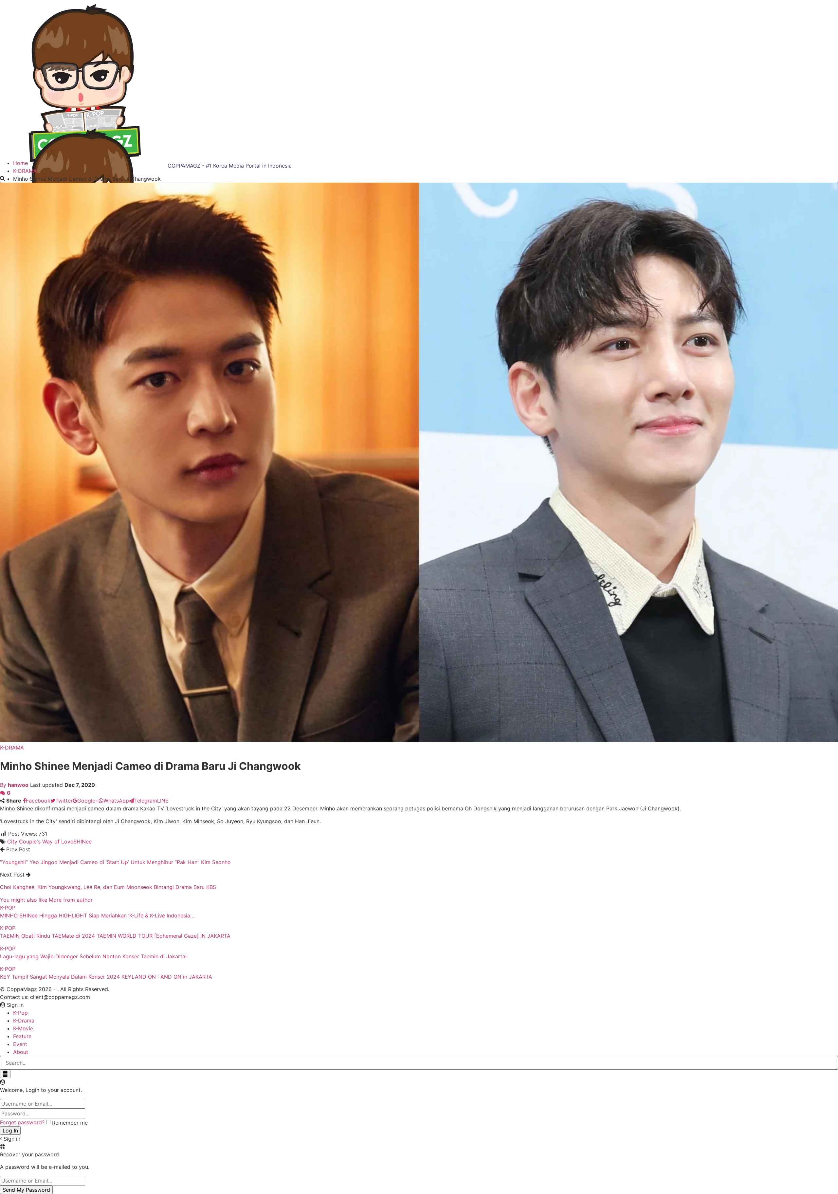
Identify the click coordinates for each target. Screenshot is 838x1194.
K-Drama (23, 1020)
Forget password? (22, 1122)
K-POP (7, 907)
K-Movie (23, 1028)
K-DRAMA (12, 747)
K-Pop (20, 1012)
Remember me (70, 1122)
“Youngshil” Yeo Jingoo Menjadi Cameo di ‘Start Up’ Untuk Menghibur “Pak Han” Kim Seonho (115, 862)
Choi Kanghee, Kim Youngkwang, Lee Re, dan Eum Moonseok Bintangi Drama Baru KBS (108, 887)
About (20, 1052)
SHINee (82, 841)
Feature (22, 1036)
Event (20, 1044)
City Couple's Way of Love (40, 841)
